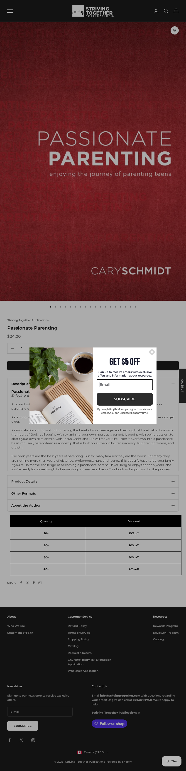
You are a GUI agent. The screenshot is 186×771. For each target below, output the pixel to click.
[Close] (152, 352)
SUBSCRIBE (125, 399)
